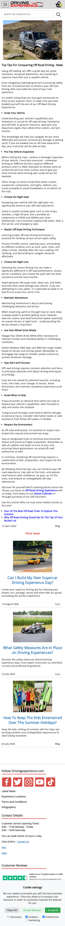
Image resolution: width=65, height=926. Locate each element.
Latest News (9, 791)
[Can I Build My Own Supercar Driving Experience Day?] (32, 556)
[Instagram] (29, 785)
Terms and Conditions (14, 801)
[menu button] (5, 4)
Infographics (9, 807)
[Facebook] (7, 785)
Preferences (52, 917)
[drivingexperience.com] (27, 6)
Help (4, 853)
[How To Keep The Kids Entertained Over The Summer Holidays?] (32, 696)
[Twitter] (18, 785)
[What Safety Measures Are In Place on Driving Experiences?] (32, 626)
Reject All (12, 910)
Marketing (34, 920)
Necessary (16, 917)
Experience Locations (14, 796)
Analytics (33, 917)
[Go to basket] (59, 6)
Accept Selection (32, 910)
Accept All (53, 910)
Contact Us (23, 841)
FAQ (4, 847)
